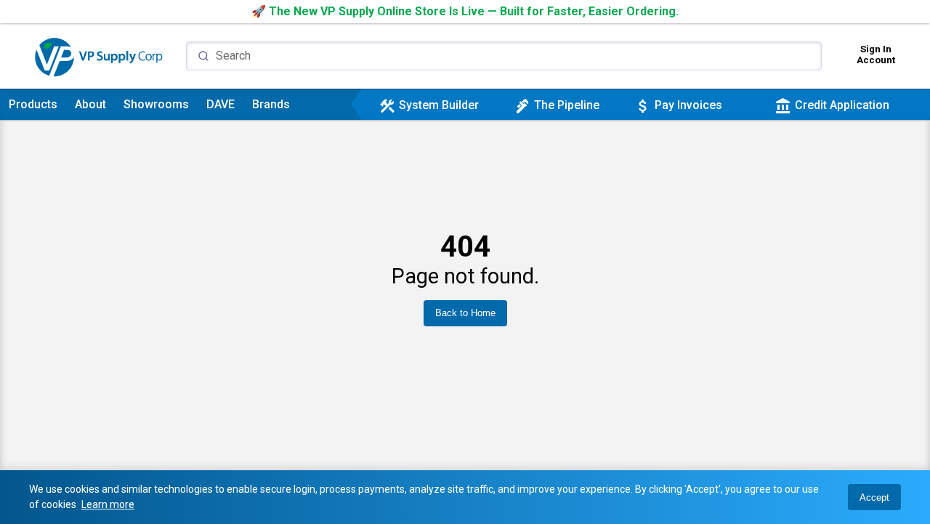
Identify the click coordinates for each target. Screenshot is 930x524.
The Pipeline (556, 105)
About (90, 104)
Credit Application (832, 105)
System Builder (429, 105)
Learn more (107, 504)
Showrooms (156, 104)
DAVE (220, 104)
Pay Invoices (678, 105)
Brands (271, 104)
